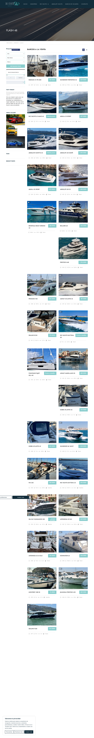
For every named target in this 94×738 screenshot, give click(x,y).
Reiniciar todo (15, 49)
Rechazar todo (19, 732)
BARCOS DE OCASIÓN (71, 4)
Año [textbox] (8, 53)
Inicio (25, 4)
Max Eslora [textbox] (10, 57)
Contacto (84, 4)
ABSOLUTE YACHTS (57, 4)
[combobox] (15, 53)
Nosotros (33, 4)
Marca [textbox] (8, 61)
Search (23, 82)
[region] (19, 725)
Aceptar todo (28, 732)
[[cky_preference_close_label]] (28, 437)
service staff (9, 103)
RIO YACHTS (43, 4)
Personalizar (9, 732)
